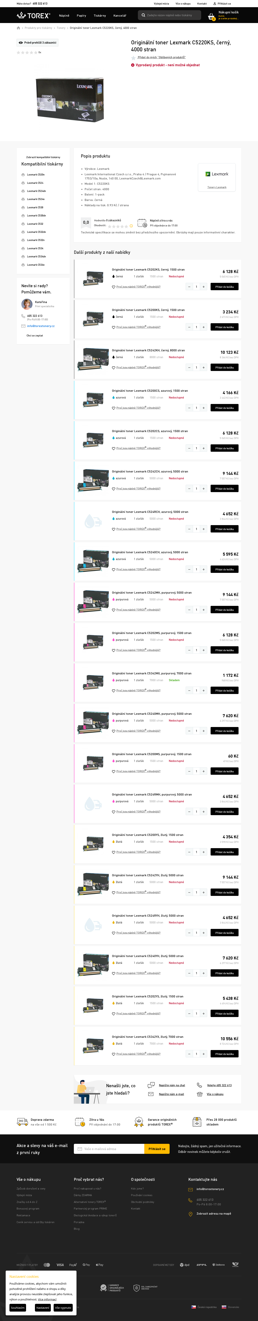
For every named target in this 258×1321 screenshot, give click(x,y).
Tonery (61, 27)
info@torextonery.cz (41, 326)
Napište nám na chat (172, 1085)
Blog (77, 1228)
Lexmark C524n (36, 199)
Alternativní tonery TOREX (90, 1201)
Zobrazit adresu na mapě (214, 1213)
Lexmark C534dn (36, 256)
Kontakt (202, 3)
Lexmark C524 (35, 182)
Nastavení (42, 1307)
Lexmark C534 (35, 248)
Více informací (47, 1299)
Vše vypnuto (63, 1307)
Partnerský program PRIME (90, 1208)
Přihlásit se (224, 3)
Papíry (81, 15)
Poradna (79, 1222)
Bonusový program (28, 1208)
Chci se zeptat (35, 335)
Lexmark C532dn (36, 231)
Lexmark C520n (36, 174)
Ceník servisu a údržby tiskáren (35, 1222)
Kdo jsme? (137, 1188)
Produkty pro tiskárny (38, 27)
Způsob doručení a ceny (31, 1188)
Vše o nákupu (183, 3)
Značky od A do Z (27, 1201)
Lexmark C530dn (36, 215)
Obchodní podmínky (142, 1201)
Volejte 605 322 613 (219, 1085)
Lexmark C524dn (36, 190)
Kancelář (120, 15)
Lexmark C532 (35, 223)
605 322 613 (34, 315)
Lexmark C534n (36, 264)
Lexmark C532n (36, 240)
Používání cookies (141, 1195)
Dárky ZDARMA (83, 1195)
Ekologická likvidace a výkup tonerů (95, 1215)
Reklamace (23, 1215)
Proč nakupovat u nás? (87, 1188)
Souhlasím (18, 1307)
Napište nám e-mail (171, 1094)
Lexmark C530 (35, 207)
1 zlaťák (139, 276)
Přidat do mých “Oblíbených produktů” (161, 57)
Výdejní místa (161, 3)
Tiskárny (100, 15)
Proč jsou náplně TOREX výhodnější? (138, 286)
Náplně (64, 15)
